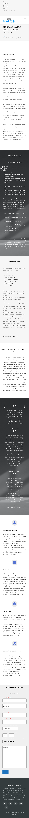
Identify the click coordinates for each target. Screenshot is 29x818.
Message (7, 744)
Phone (6, 712)
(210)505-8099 (8, 6)
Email (6, 718)
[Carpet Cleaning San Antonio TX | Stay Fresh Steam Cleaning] (13, 20)
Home (4, 36)
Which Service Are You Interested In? (13, 739)
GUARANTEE (4, 170)
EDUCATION (4, 168)
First (3, 703)
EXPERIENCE (4, 167)
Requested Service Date (9, 725)
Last (3, 709)
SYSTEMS (3, 169)
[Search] (4, 11)
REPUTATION (4, 166)
